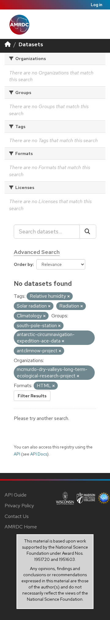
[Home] (8, 44)
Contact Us (17, 516)
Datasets (31, 44)
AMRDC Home (21, 527)
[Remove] (68, 296)
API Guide (16, 495)
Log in (96, 4)
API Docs (38, 454)
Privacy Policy (19, 505)
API (17, 454)
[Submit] (87, 232)
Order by (23, 264)
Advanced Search (37, 251)
